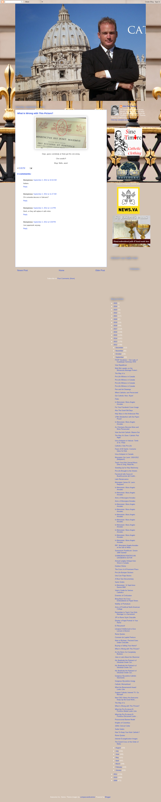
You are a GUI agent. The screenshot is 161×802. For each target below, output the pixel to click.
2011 (116, 774)
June (118, 754)
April (117, 761)
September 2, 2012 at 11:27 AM (44, 194)
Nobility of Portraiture (122, 604)
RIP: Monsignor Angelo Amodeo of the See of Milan (126, 546)
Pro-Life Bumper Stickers (124, 572)
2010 (116, 777)
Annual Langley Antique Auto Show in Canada (125, 562)
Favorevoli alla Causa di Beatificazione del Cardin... (125, 475)
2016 (116, 332)
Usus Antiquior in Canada (124, 454)
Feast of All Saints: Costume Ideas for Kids (125, 450)
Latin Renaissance (121, 479)
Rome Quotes (120, 634)
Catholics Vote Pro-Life (123, 446)
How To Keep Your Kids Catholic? (127, 732)
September (120, 357)
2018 (116, 326)
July (117, 751)
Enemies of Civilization (123, 595)
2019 (116, 322)
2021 (116, 316)
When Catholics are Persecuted (126, 393)
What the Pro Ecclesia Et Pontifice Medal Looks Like (126, 710)
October (119, 354)
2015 (116, 335)
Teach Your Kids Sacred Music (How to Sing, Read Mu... (126, 464)
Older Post (100, 270)
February (119, 767)
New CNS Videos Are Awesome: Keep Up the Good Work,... (126, 699)
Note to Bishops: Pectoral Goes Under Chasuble (126, 641)
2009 (116, 780)
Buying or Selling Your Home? (126, 646)
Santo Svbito (119, 582)
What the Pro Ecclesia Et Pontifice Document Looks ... (126, 715)
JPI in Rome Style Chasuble (125, 617)
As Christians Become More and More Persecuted (127, 428)
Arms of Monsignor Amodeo (125, 498)
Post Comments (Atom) (66, 278)
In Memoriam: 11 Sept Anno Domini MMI (125, 586)
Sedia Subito (119, 729)
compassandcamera (87, 797)
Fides (117, 399)
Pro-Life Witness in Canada (125, 377)
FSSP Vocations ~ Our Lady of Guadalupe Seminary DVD (126, 361)
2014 (116, 338)
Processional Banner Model (125, 720)
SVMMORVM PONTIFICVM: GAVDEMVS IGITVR (125, 557)
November (120, 351)
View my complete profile (120, 120)
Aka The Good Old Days (124, 410)
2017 (116, 329)
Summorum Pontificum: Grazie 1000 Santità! (126, 552)
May (117, 757)
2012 (116, 345)
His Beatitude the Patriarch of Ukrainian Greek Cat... (125, 661)
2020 (116, 319)
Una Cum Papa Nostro (123, 576)
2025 (116, 303)
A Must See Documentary (124, 579)
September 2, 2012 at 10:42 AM (45, 180)
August (118, 748)
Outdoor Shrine (120, 566)
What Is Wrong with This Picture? (127, 649)
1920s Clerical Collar (122, 726)
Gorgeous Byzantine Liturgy (125, 681)
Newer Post (22, 270)
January (119, 770)
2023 (116, 310)
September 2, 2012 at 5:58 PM (44, 222)
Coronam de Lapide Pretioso (125, 637)
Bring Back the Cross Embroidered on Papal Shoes (126, 600)
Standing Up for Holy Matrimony (126, 468)
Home (61, 270)
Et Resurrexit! (120, 626)
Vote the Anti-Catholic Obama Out (127, 432)
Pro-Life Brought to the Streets (126, 471)
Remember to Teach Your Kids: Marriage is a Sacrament (126, 613)
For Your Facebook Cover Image (127, 407)
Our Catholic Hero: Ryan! (124, 396)
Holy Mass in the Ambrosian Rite (127, 414)
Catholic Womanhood (122, 684)
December (120, 348)
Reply (25, 187)
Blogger (107, 797)
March (118, 764)
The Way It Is (120, 373)
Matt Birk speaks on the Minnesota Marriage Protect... (126, 369)
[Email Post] (31, 168)
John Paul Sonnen (130, 106)
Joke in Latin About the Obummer (127, 657)
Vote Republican (121, 365)
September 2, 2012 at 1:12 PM (44, 208)
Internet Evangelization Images (126, 739)
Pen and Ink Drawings (123, 389)
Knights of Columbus (122, 723)
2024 (116, 306)
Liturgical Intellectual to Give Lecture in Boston (125, 630)
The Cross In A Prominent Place (126, 569)
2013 (116, 342)
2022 (116, 313)
